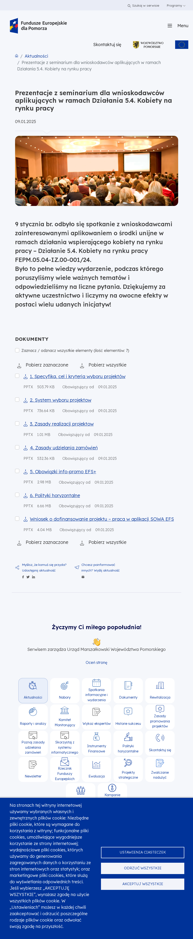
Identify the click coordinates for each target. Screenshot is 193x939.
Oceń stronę (96, 662)
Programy (175, 5)
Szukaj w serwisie (145, 5)
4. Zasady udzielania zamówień (64, 448)
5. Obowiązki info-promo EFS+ (63, 471)
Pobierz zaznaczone (47, 365)
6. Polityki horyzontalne (55, 495)
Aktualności (36, 56)
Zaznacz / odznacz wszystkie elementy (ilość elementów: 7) (75, 350)
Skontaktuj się (107, 44)
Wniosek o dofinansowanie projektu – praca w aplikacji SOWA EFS (102, 519)
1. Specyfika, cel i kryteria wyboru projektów (77, 376)
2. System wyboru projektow (60, 400)
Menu (182, 25)
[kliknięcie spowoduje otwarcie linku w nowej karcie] (148, 45)
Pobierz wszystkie (107, 365)
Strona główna (16, 55)
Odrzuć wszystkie (142, 868)
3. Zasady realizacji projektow (62, 424)
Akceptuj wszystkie (142, 884)
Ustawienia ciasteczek (143, 852)
